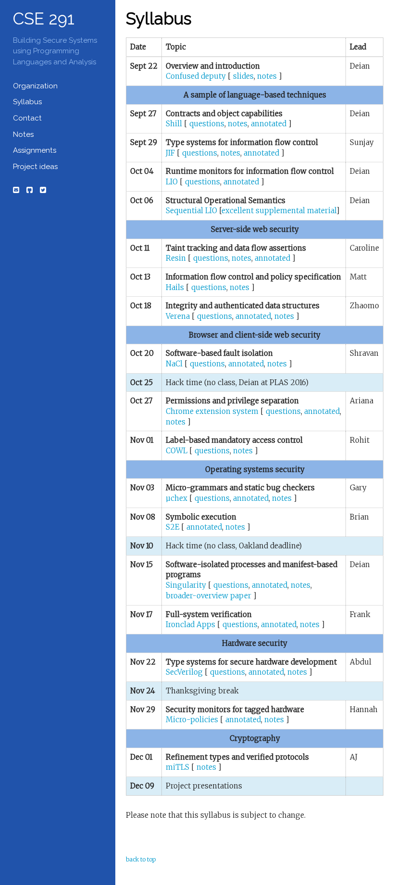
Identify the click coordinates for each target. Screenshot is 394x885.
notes (267, 76)
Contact (27, 118)
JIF (170, 153)
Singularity (186, 585)
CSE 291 (43, 18)
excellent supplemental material (279, 210)
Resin (176, 258)
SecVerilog (184, 672)
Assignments (34, 150)
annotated (268, 123)
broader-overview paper (208, 595)
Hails (175, 287)
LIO (172, 181)
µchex (176, 498)
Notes (23, 134)
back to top (141, 859)
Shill (174, 123)
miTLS (177, 767)
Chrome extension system (212, 411)
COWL (176, 450)
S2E (172, 527)
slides (243, 76)
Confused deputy (196, 76)
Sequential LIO (191, 210)
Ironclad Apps (190, 624)
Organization (35, 86)
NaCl (174, 363)
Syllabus (27, 101)
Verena (178, 316)
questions (206, 123)
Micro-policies (192, 719)
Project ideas (35, 166)
